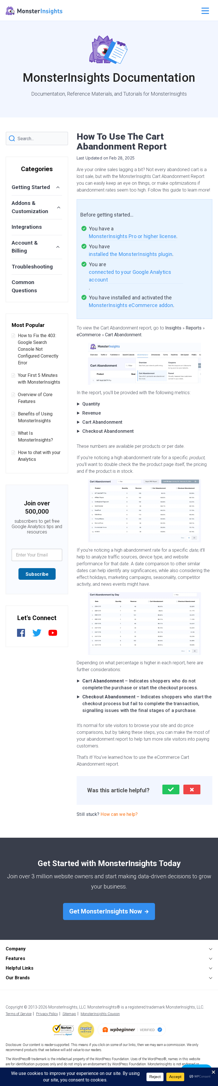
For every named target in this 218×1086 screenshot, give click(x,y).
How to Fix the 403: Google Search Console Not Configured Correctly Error (38, 349)
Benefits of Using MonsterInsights (35, 417)
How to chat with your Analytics (39, 456)
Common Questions (24, 286)
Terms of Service (19, 1014)
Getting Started (31, 187)
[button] (170, 789)
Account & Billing (25, 247)
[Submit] (12, 139)
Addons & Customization (30, 207)
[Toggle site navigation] (204, 11)
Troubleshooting (32, 266)
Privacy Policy (47, 1014)
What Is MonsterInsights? (35, 436)
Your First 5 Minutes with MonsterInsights (39, 379)
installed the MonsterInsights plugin (130, 254)
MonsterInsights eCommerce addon (131, 305)
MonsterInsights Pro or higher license (132, 236)
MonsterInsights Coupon (100, 1014)
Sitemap (69, 1014)
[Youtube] (52, 635)
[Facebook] (21, 635)
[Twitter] (36, 635)
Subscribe (37, 574)
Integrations (27, 227)
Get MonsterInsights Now (106, 911)
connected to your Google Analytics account (131, 276)
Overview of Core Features (35, 398)
